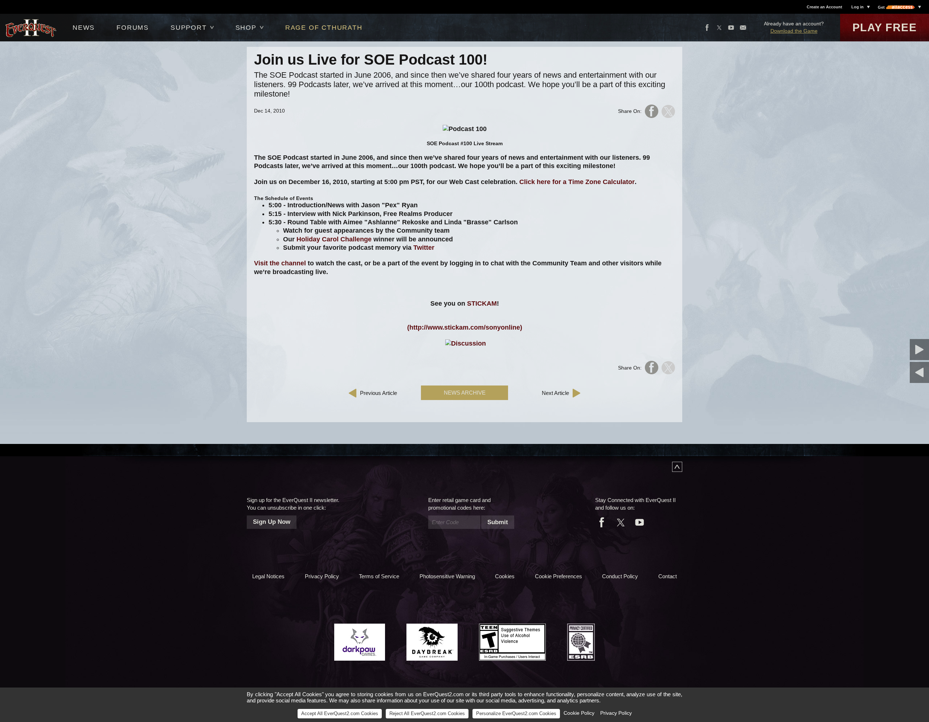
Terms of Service (379, 576)
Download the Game (794, 31)
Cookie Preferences (558, 576)
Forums (132, 27)
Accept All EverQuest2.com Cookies (339, 713)
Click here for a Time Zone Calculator (577, 181)
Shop (246, 27)
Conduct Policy (620, 576)
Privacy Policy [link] (616, 713)
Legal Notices (268, 576)
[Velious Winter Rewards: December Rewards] (883, 372)
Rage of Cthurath (324, 27)
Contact (667, 576)
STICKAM (482, 303)
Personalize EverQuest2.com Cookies (516, 713)
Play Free (884, 27)
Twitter (423, 247)
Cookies (505, 576)
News (84, 27)
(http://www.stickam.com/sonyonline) (464, 327)
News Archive (465, 392)
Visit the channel (280, 263)
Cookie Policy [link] (579, 713)
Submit (497, 522)
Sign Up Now (271, 521)
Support (189, 27)
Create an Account (824, 7)
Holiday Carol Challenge (334, 239)
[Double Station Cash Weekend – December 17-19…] (883, 349)
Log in (857, 7)
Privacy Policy (322, 576)
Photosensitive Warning (447, 576)
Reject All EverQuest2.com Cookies (427, 713)
